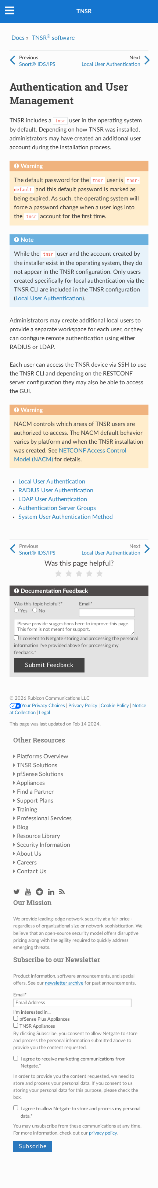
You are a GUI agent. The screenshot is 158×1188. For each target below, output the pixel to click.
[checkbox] (45, 611)
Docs (18, 38)
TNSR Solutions (37, 765)
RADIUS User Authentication (55, 490)
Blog (22, 827)
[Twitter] (16, 892)
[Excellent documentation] (99, 574)
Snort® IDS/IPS (37, 64)
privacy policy (103, 1133)
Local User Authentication (111, 64)
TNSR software (53, 38)
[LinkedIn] (51, 892)
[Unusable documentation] (58, 574)
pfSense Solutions (40, 774)
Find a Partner (35, 792)
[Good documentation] (89, 574)
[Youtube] (28, 892)
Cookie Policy (115, 705)
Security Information (43, 845)
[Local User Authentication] (147, 60)
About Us (29, 854)
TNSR (83, 11)
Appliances (31, 783)
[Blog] (62, 892)
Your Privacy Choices (43, 705)
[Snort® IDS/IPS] (12, 60)
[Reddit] (39, 892)
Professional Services (44, 818)
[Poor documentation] (69, 574)
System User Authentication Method (65, 517)
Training (27, 810)
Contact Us (31, 871)
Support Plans (35, 801)
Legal (44, 712)
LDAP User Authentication (52, 499)
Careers (27, 863)
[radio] (23, 611)
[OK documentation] (79, 574)
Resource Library (38, 836)
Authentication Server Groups (57, 508)
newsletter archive (64, 983)
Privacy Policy (82, 705)
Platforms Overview (42, 756)
